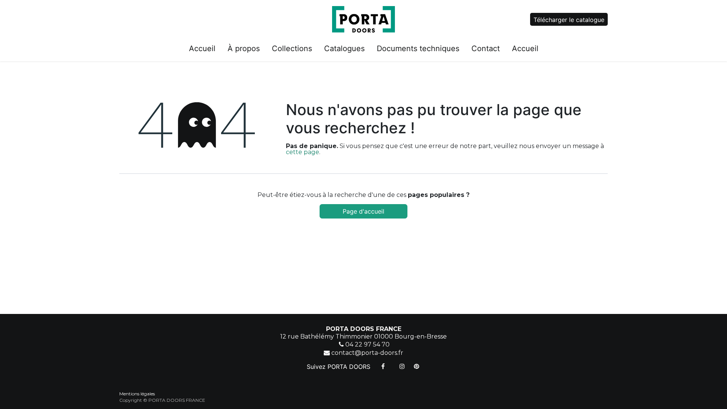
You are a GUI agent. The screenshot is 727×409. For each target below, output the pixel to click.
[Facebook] (383, 366)
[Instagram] (402, 366)
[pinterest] (416, 366)
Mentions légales (137, 394)
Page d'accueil (363, 211)
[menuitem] (202, 50)
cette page (302, 152)
